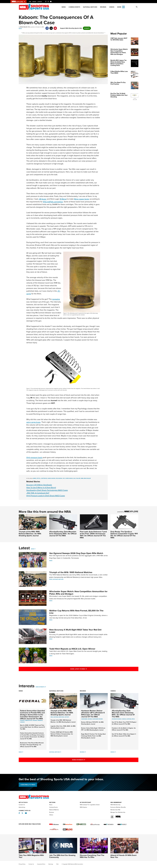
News (64, 7)
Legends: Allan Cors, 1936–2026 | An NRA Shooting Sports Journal (63, 727)
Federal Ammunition (26, 720)
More (32, 549)
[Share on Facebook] (47, 27)
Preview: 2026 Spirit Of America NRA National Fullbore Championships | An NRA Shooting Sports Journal (62, 734)
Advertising (22, 807)
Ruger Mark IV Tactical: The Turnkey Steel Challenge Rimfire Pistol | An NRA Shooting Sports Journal (93, 736)
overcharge (69, 478)
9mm (82, 478)
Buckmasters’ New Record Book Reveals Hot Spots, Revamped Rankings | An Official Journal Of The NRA (32, 745)
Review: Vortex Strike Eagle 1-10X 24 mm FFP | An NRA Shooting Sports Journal (93, 729)
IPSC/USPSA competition (53, 201)
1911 (64, 478)
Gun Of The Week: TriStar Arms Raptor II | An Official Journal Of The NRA (124, 735)
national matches (58, 717)
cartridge (44, 478)
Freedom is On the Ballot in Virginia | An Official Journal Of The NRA (124, 729)
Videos (111, 7)
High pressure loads (34, 457)
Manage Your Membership (117, 812)
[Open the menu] (123, 7)
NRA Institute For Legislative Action (90, 805)
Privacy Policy (22, 864)
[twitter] (51, 27)
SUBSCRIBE (28, 785)
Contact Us (22, 805)
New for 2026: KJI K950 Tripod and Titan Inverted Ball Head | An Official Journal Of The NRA (32, 727)
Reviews (103, 7)
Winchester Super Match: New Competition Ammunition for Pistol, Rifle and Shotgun (78, 592)
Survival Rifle (130, 719)
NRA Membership (115, 805)
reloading (59, 478)
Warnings (50, 864)
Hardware (84, 719)
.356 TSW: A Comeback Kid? (37, 493)
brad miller (87, 478)
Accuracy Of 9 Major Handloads (39, 484)
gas (74, 478)
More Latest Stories (85, 669)
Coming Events (74, 7)
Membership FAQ (115, 810)
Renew (34, 1)
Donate (40, 1)
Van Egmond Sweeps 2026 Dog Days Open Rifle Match (76, 553)
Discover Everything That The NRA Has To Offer (92, 856)
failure (78, 478)
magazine (56, 299)
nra (52, 717)
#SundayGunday (116, 719)
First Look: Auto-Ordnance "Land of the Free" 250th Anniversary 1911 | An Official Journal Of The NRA (93, 534)
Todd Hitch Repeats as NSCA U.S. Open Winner (72, 648)
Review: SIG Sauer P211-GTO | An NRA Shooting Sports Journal (92, 723)
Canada (22, 722)
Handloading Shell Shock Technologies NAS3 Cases (47, 490)
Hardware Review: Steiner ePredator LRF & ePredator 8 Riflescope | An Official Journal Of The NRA (93, 713)
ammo (34, 478)
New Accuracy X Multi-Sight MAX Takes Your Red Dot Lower (75, 631)
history (67, 717)
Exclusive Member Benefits (118, 807)
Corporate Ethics (41, 864)
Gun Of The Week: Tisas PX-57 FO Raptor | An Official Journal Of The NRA (124, 723)
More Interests (40, 687)
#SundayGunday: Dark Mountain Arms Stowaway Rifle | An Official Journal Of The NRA (63, 533)
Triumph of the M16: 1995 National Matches (70, 572)
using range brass (33, 422)
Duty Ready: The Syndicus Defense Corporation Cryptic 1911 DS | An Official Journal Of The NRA (124, 534)
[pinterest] (55, 27)
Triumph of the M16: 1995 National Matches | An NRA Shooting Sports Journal (30, 533)
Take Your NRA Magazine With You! (31, 856)
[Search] (136, 7)
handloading (52, 478)
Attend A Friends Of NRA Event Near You (123, 856)
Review (90, 719)
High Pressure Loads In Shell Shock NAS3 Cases (45, 495)
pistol (38, 478)
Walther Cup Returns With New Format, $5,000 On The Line (76, 612)
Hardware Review (97, 719)
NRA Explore (83, 807)
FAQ (57, 864)
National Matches (90, 7)
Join (30, 1)
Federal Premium (38, 720)
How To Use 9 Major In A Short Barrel (41, 487)
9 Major (63, 199)
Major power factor (81, 199)
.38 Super (42, 199)
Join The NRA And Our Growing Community (62, 856)
